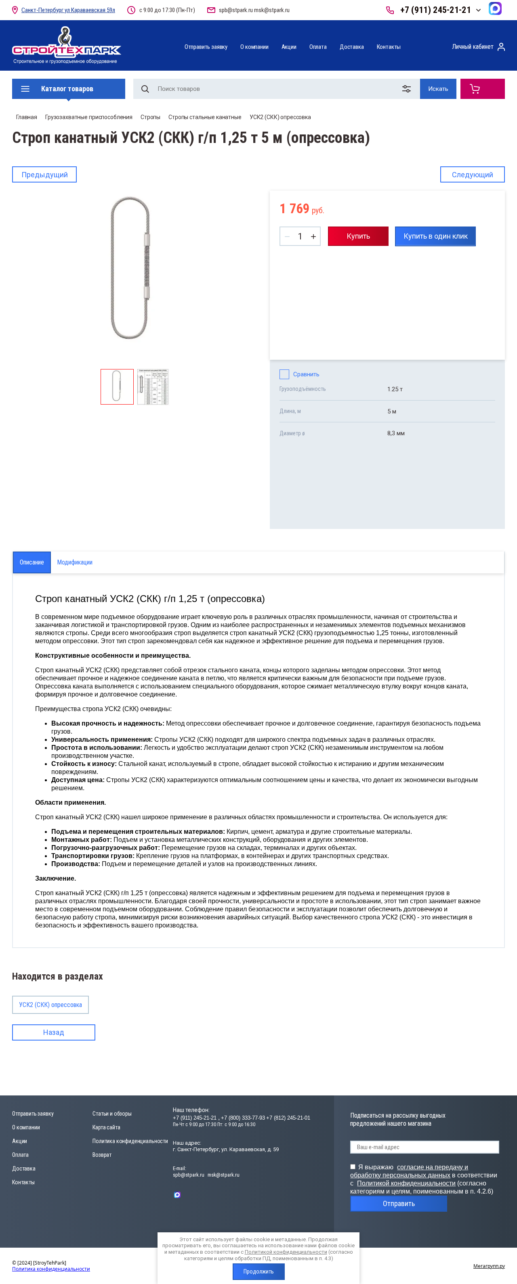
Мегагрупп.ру (489, 1266)
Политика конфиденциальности (130, 1141)
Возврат (101, 1155)
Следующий (472, 174)
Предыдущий (44, 174)
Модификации (74, 562)
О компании (254, 46)
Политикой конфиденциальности (406, 1183)
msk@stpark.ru (272, 10)
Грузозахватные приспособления (88, 117)
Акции (289, 46)
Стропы (150, 117)
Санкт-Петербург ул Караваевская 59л (68, 10)
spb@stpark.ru (236, 10)
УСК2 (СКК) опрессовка (280, 117)
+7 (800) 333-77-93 (243, 1118)
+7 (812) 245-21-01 (288, 1118)
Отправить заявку (206, 46)
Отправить (399, 1203)
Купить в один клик (436, 236)
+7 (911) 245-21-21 (435, 10)
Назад (53, 1032)
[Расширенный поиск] (408, 89)
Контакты (389, 46)
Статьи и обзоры (112, 1113)
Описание (32, 562)
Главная (26, 117)
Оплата (318, 46)
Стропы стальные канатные (205, 117)
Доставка (352, 46)
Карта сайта (106, 1127)
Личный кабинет (473, 46)
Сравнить (306, 374)
